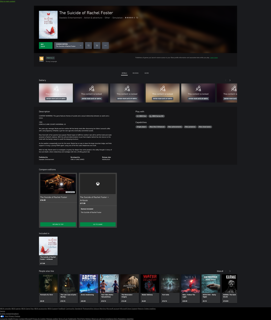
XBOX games (16, 308)
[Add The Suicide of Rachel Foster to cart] (97, 45)
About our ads (96, 319)
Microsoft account (112, 308)
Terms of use (63, 319)
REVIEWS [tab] (135, 73)
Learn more (214, 57)
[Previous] (226, 80)
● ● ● (105, 45)
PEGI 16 (49, 58)
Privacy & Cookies (39, 319)
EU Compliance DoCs (110, 319)
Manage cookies (52, 319)
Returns (141, 308)
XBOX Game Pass (27, 308)
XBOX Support (52, 308)
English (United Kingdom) (9, 313)
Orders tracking (150, 308)
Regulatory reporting (125, 319)
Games (2, 311)
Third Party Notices (84, 319)
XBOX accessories (40, 308)
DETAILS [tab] (124, 73)
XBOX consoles (5, 308)
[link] (48, 251)
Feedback (61, 308)
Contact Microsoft (25, 319)
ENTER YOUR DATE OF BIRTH (56, 98)
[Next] (230, 80)
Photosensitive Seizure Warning (94, 308)
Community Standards (74, 308)
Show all (220, 271)
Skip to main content (7, 1)
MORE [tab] (147, 73)
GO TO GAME (97, 224)
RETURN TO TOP (58, 224)
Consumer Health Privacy (9, 319)
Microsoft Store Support (129, 308)
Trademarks (72, 319)
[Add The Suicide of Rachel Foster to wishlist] (88, 45)
